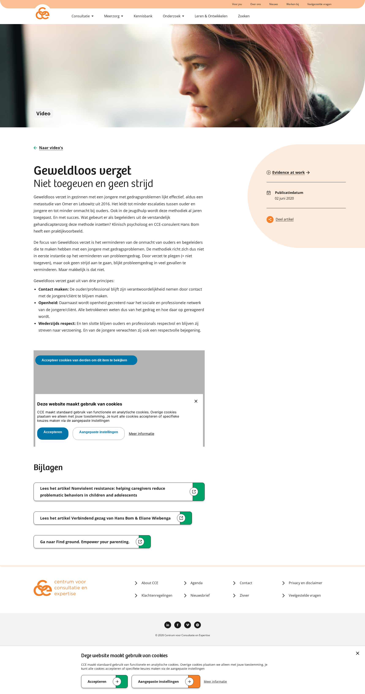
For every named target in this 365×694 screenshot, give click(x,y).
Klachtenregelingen (157, 595)
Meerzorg (112, 16)
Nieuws (273, 4)
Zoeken (244, 16)
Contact (246, 583)
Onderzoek (171, 16)
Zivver (244, 595)
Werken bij (292, 4)
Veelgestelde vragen (319, 4)
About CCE (150, 583)
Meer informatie (215, 681)
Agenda (197, 583)
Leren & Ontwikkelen (211, 16)
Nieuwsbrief (200, 595)
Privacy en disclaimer (305, 583)
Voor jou (237, 4)
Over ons (255, 4)
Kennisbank (143, 16)
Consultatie (81, 16)
